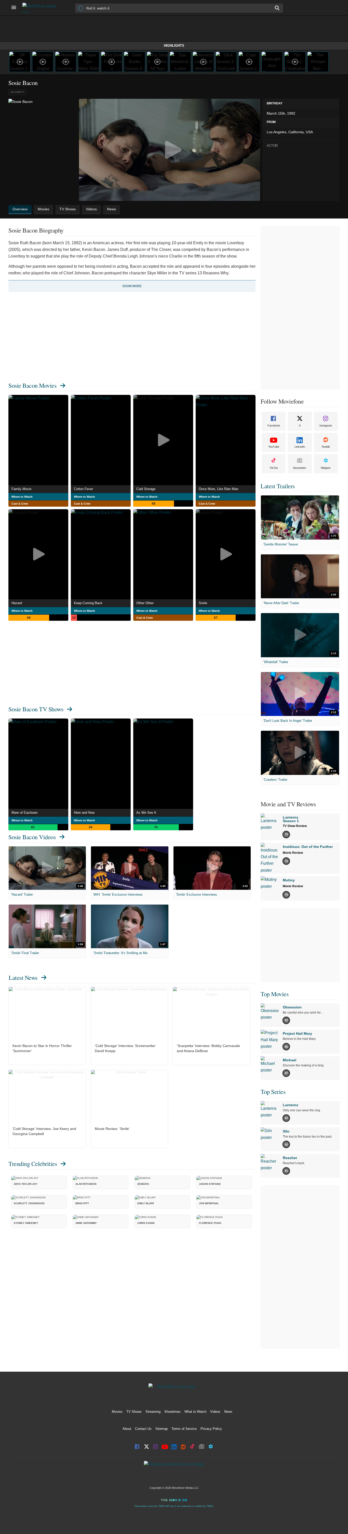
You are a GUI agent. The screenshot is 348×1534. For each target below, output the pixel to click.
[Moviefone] (41, 8)
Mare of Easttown (24, 812)
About (127, 1429)
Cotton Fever (83, 489)
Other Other (145, 603)
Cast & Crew (19, 503)
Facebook (273, 425)
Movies (117, 1412)
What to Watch (195, 1412)
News (228, 1412)
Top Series (273, 1092)
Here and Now (84, 812)
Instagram (325, 425)
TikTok (274, 467)
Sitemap (161, 1429)
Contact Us (143, 1429)
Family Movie (21, 489)
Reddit (326, 446)
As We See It (146, 812)
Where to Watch (22, 496)
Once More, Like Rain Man (218, 489)
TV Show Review (295, 826)
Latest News (23, 977)
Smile (203, 603)
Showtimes (172, 1412)
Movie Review (293, 853)
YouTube (273, 446)
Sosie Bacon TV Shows (35, 709)
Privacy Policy (211, 1429)
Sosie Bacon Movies (32, 385)
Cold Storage (145, 489)
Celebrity (17, 92)
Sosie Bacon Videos (32, 837)
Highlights (174, 45)
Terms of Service (184, 1429)
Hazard (16, 603)
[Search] (277, 7)
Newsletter (299, 467)
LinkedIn (300, 446)
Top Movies (274, 994)
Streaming (152, 1412)
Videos (215, 1412)
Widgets (326, 467)
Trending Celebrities (32, 1164)
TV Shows (134, 1412)
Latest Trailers (278, 486)
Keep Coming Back (88, 603)
